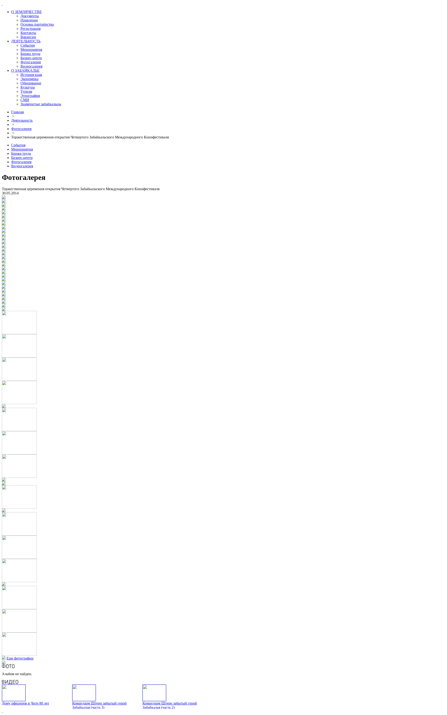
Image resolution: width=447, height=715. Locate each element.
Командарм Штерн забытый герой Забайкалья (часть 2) (169, 705)
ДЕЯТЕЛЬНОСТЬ (26, 41)
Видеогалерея (31, 66)
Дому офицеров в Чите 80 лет (25, 703)
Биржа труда (30, 54)
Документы (29, 16)
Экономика (29, 79)
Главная (17, 112)
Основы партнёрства (37, 24)
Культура (27, 87)
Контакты (28, 33)
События (27, 45)
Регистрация (30, 29)
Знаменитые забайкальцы (40, 104)
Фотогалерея (30, 62)
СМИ (24, 100)
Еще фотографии (20, 658)
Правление (29, 20)
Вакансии (28, 37)
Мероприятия (31, 50)
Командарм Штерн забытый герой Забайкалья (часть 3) (99, 705)
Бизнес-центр (31, 58)
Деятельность (22, 120)
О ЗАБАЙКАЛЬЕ (25, 70)
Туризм (26, 91)
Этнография (30, 96)
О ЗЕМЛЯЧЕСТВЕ (26, 12)
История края (31, 75)
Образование (30, 83)
